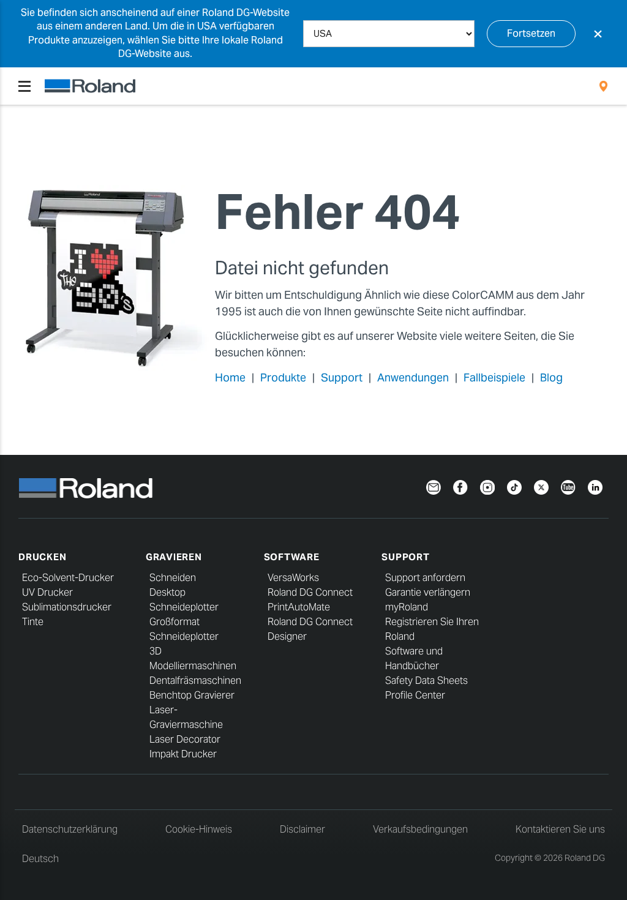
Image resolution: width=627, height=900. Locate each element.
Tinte (32, 621)
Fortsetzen (531, 33)
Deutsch (40, 858)
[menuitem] (603, 86)
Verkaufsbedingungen (420, 829)
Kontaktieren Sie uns (560, 829)
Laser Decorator (184, 739)
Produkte (283, 377)
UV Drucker (47, 592)
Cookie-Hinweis (198, 829)
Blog (551, 377)
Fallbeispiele (494, 377)
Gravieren (174, 557)
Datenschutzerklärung (70, 829)
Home (230, 377)
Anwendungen (413, 377)
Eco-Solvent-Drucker (68, 577)
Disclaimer (302, 829)
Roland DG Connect (310, 592)
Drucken (42, 557)
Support (341, 377)
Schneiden (172, 577)
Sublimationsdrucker (66, 607)
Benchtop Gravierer (192, 695)
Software (292, 557)
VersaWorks (293, 577)
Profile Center (415, 695)
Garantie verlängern (427, 592)
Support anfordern (425, 577)
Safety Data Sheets (426, 680)
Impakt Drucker (183, 754)
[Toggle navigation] (24, 86)
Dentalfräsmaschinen (195, 680)
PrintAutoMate (299, 607)
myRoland (406, 607)
